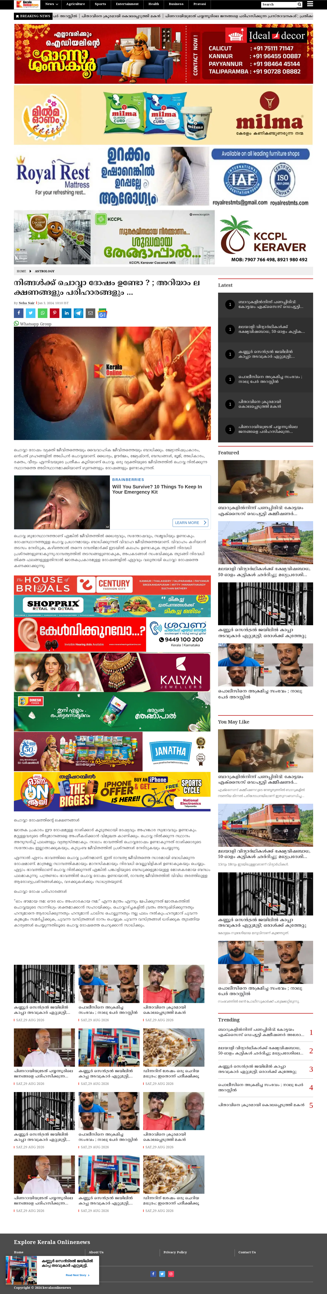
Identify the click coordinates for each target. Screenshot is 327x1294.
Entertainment (127, 4)
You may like (233, 722)
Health (153, 4)
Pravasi (199, 4)
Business (176, 4)
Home (21, 271)
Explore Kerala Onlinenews (52, 1243)
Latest (225, 286)
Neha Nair (27, 303)
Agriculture (75, 4)
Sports (100, 4)
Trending (229, 1020)
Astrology (44, 271)
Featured (228, 453)
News (49, 4)
